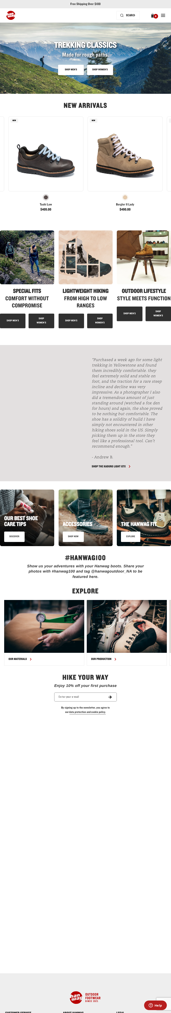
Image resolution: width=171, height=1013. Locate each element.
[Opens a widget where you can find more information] (155, 1006)
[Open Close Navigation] (163, 15)
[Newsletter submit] (112, 697)
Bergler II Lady (125, 205)
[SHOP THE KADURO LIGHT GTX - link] (45, 413)
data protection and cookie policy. (87, 712)
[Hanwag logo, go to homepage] (10, 15)
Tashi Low (46, 205)
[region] (85, 633)
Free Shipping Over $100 (85, 4)
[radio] (46, 197)
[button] (153, 15)
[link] (46, 165)
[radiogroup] (45, 197)
